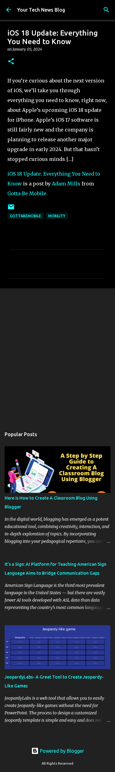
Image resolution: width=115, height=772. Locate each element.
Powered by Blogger (61, 751)
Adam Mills (66, 184)
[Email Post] (11, 209)
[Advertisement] (57, 355)
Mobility (56, 216)
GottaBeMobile (25, 216)
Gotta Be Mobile (26, 193)
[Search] (106, 9)
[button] (11, 62)
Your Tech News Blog (41, 10)
